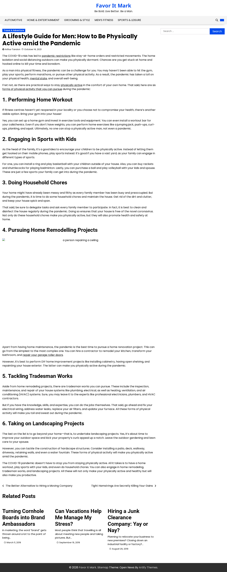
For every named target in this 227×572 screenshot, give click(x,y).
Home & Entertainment (43, 20)
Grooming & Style (77, 20)
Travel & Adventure (14, 30)
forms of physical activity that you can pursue (32, 89)
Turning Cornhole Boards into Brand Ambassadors (23, 517)
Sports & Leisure (129, 20)
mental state (38, 78)
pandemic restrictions (56, 56)
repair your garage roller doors (43, 355)
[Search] (216, 20)
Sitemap (102, 567)
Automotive (13, 20)
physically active (71, 85)
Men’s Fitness (104, 20)
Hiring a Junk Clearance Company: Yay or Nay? (128, 520)
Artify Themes (148, 567)
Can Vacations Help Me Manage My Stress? (78, 517)
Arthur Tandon (12, 49)
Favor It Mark (113, 5)
